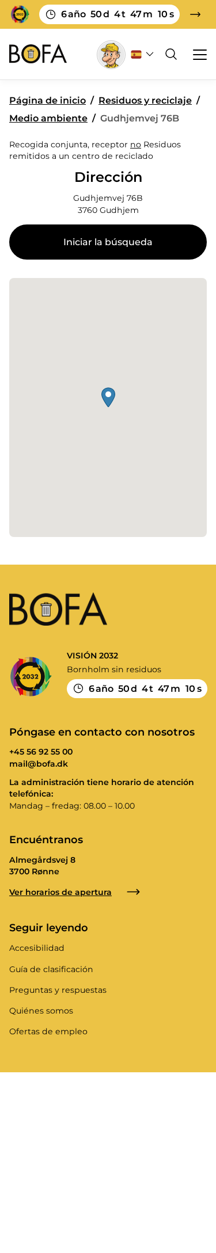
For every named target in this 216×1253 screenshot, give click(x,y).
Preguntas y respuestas (58, 990)
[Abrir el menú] (195, 54)
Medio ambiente (48, 118)
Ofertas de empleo (48, 1031)
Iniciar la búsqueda (108, 242)
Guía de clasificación (51, 969)
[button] (108, 397)
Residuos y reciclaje (145, 100)
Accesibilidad (37, 948)
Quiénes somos (41, 1011)
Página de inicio (47, 100)
